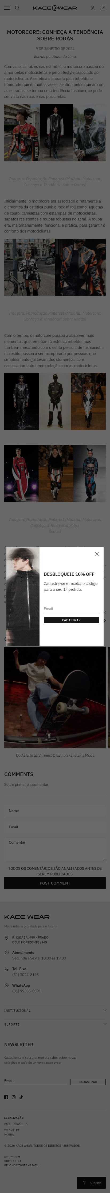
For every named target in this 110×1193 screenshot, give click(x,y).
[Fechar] (97, 554)
